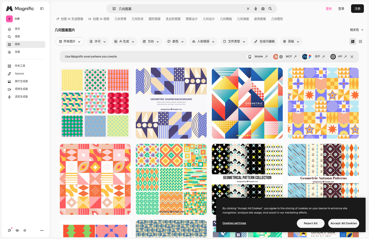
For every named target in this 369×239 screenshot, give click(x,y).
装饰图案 (260, 19)
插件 (317, 56)
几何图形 (277, 19)
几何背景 (120, 19)
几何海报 (243, 19)
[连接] (9, 230)
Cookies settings (234, 223)
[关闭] (352, 56)
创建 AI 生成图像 (72, 19)
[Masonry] (352, 41)
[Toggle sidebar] (41, 8)
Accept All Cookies (344, 223)
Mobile (259, 56)
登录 (341, 8)
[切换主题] (24, 230)
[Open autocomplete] (112, 8)
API (340, 56)
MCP (289, 56)
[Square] (360, 41)
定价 (329, 8)
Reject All (311, 223)
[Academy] (17, 230)
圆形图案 (155, 19)
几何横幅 (226, 19)
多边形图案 (173, 19)
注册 (357, 8)
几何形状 (138, 19)
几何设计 (209, 19)
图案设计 (192, 19)
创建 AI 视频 (101, 19)
